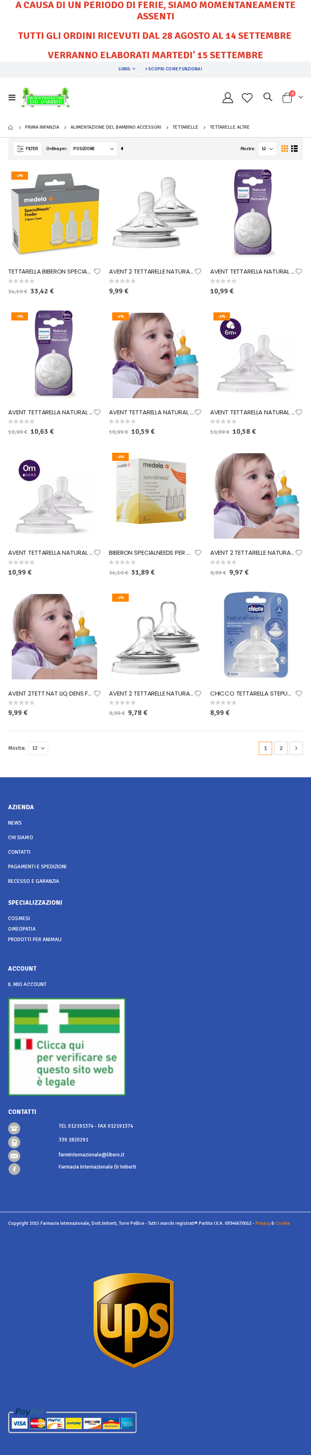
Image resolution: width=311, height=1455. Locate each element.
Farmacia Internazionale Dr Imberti (97, 1167)
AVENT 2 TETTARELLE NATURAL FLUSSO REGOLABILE (151, 693)
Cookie (282, 1223)
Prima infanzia (42, 127)
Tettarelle (185, 127)
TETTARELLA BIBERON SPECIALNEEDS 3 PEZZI (50, 271)
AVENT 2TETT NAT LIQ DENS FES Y (50, 693)
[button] (97, 271)
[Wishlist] (247, 97)
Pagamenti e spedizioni (37, 866)
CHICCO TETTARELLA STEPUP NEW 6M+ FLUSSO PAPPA (252, 693)
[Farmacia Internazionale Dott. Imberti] (45, 97)
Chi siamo (20, 837)
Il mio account (27, 984)
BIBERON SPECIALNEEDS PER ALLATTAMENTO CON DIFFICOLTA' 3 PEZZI (151, 553)
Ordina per (56, 148)
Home (11, 127)
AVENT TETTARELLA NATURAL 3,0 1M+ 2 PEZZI (151, 412)
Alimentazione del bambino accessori (115, 127)
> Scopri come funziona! (173, 69)
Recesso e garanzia (33, 881)
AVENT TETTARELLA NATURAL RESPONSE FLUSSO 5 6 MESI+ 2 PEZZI (50, 412)
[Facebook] (14, 1169)
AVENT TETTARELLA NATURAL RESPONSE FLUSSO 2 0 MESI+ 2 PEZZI (252, 271)
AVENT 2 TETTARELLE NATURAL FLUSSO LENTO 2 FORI (252, 553)
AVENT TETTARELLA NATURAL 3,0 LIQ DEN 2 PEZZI (252, 412)
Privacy (263, 1223)
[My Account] (227, 97)
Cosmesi (19, 918)
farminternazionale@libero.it (91, 1155)
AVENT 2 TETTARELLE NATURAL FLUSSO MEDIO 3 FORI (151, 271)
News (15, 823)
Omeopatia (22, 929)
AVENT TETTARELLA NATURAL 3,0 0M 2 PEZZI (50, 553)
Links (124, 69)
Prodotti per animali (35, 939)
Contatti (19, 852)
